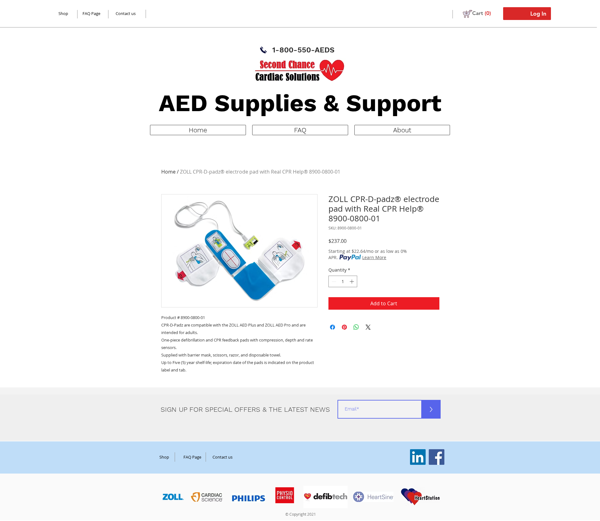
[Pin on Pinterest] (344, 327)
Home (168, 171)
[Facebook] (436, 457)
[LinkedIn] (418, 457)
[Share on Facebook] (332, 327)
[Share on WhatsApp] (356, 327)
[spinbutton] (342, 281)
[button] (481, 13)
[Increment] (352, 281)
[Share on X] (368, 327)
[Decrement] (333, 281)
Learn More (374, 257)
